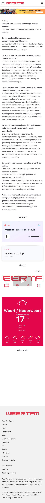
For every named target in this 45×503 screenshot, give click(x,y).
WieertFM (5, 442)
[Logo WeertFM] (15, 3)
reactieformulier (27, 29)
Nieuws (4, 425)
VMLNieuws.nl (16, 498)
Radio (4, 435)
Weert (4, 428)
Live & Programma (9, 439)
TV (3, 446)
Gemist (4, 449)
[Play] (7, 236)
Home (5, 21)
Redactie (5, 469)
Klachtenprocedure (9, 473)
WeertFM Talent (8, 421)
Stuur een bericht (8, 460)
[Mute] (29, 236)
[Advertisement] (22, 376)
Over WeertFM (7, 466)
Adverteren (6, 453)
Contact (5, 456)
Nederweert (6, 432)
